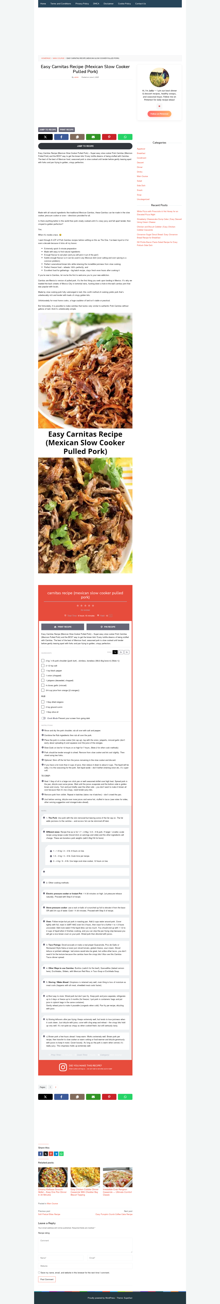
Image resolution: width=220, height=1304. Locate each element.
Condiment (141, 157)
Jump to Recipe (47, 129)
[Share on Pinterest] (109, 137)
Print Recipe (67, 129)
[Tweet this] (45, 1154)
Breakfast (141, 153)
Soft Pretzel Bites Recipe (49, 1213)
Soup (139, 194)
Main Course (52, 1203)
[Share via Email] (93, 137)
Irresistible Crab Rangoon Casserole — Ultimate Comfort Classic (117, 1192)
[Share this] (40, 1154)
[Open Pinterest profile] (159, 106)
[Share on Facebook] (61, 137)
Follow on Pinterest (159, 114)
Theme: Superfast (124, 1297)
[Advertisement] (110, 31)
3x (127, 652)
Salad (139, 180)
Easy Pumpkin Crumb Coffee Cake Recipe (114, 1213)
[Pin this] (51, 1154)
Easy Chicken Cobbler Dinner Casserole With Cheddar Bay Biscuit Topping (84, 1192)
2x (121, 652)
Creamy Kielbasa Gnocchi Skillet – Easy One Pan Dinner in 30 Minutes (52, 1192)
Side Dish (141, 185)
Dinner (139, 166)
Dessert (140, 162)
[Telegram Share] (56, 1154)
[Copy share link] (77, 137)
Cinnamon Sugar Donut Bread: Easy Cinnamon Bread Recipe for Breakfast (157, 236)
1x (115, 652)
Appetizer (141, 148)
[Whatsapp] (61, 1154)
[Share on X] (45, 137)
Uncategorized (143, 199)
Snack (139, 189)
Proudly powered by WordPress (101, 1297)
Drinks (139, 171)
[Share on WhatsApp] (125, 137)
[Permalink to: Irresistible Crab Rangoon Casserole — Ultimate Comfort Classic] (117, 1177)
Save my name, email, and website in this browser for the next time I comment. (75, 1272)
